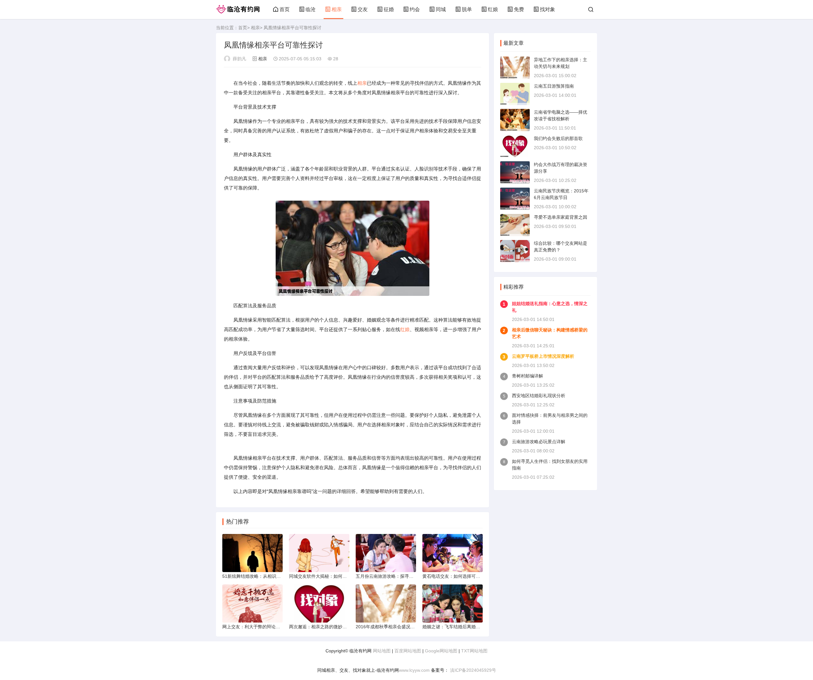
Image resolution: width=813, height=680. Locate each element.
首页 (284, 9)
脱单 (467, 9)
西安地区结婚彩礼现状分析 (538, 395)
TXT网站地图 (474, 650)
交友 (363, 9)
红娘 (493, 9)
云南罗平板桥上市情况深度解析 (543, 356)
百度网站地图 (407, 650)
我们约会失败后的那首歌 (558, 138)
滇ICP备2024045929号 (472, 670)
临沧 (311, 9)
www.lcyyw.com (414, 670)
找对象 (547, 9)
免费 (519, 9)
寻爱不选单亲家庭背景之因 (560, 217)
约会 (415, 9)
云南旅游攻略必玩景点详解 (538, 441)
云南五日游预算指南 (554, 86)
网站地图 (382, 650)
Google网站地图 (441, 650)
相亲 (337, 9)
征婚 (389, 9)
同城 (441, 9)
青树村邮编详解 (527, 375)
